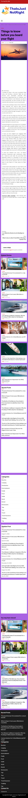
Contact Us (4, 791)
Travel (2, 28)
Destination (5, 485)
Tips (3, 507)
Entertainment (6, 488)
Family (3, 491)
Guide (3, 496)
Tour (3, 510)
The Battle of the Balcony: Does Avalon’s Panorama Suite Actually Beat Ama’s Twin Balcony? (13, 402)
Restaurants (5, 504)
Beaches (4, 480)
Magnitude (20, 794)
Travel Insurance (6, 515)
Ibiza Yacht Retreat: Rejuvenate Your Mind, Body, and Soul (14, 370)
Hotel (3, 499)
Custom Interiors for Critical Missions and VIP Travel (14, 328)
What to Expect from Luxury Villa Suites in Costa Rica (14, 285)
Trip (3, 521)
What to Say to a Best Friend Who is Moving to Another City (14, 238)
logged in (11, 249)
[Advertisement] (14, 75)
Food (3, 493)
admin (3, 42)
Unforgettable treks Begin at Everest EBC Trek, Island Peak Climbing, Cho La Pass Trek (13, 419)
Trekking (4, 518)
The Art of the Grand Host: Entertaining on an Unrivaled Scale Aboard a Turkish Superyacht (14, 349)
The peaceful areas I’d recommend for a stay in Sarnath (14, 264)
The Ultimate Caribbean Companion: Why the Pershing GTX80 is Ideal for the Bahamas (14, 306)
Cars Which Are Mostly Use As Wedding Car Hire (13, 233)
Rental (3, 502)
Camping (4, 482)
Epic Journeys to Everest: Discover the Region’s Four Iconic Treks (12, 429)
